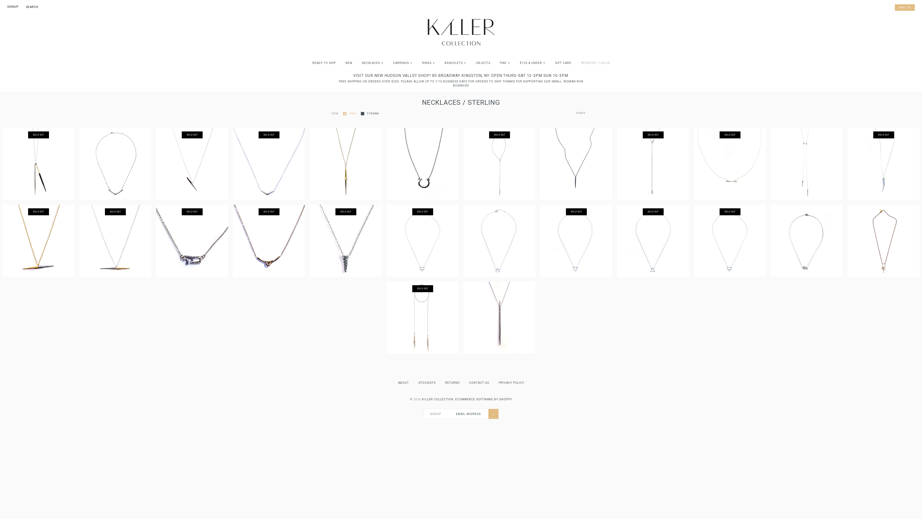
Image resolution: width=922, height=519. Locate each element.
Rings (428, 63)
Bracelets (455, 63)
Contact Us (479, 382)
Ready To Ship (324, 63)
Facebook (871, 7)
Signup (12, 6)
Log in (605, 63)
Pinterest (877, 7)
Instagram (884, 7)
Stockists (427, 382)
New (349, 63)
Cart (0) (904, 7)
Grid (353, 113)
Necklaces (372, 63)
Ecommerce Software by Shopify (483, 399)
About (403, 382)
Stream (373, 113)
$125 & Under (532, 63)
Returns (452, 382)
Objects (483, 63)
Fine (505, 63)
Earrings (402, 63)
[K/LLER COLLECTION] (461, 17)
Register (588, 63)
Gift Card (563, 63)
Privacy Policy (511, 382)
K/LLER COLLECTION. (438, 399)
